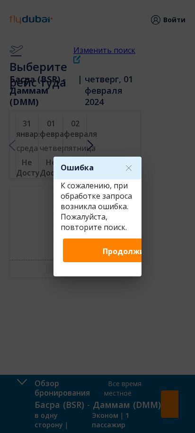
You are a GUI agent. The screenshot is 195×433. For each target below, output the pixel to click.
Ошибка (77, 167)
